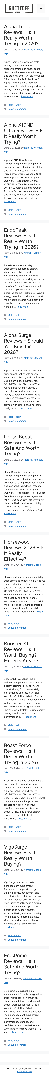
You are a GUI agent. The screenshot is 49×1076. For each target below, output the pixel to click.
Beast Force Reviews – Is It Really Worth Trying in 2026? (21, 753)
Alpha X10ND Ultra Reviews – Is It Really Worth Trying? (23, 133)
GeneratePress (24, 1071)
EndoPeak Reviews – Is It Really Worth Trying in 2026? (21, 238)
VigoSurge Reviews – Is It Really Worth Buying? (20, 855)
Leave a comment (17, 109)
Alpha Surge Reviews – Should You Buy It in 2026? (23, 343)
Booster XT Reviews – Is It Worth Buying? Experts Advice (21, 652)
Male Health (14, 105)
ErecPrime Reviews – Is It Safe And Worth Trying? (21, 964)
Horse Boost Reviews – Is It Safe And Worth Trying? (21, 445)
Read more (27, 96)
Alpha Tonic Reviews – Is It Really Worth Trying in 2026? (21, 35)
